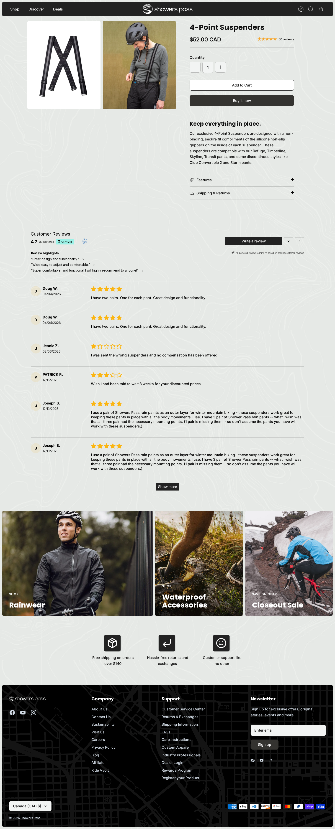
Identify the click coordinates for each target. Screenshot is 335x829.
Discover (36, 9)
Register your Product (180, 778)
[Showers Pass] (168, 9)
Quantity (197, 57)
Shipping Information (180, 724)
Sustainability (103, 724)
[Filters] (288, 241)
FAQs (166, 732)
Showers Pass (30, 818)
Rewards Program (177, 770)
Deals (58, 9)
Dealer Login (172, 762)
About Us (99, 709)
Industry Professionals (181, 755)
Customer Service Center (183, 709)
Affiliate (97, 762)
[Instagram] (33, 712)
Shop (14, 9)
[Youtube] (23, 712)
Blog (95, 755)
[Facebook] (12, 712)
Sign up (264, 744)
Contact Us (101, 717)
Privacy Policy (103, 747)
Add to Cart (242, 85)
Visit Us (98, 732)
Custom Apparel (176, 747)
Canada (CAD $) (27, 806)
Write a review (254, 241)
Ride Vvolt (100, 770)
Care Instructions (176, 739)
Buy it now (242, 100)
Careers (98, 739)
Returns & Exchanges (180, 717)
